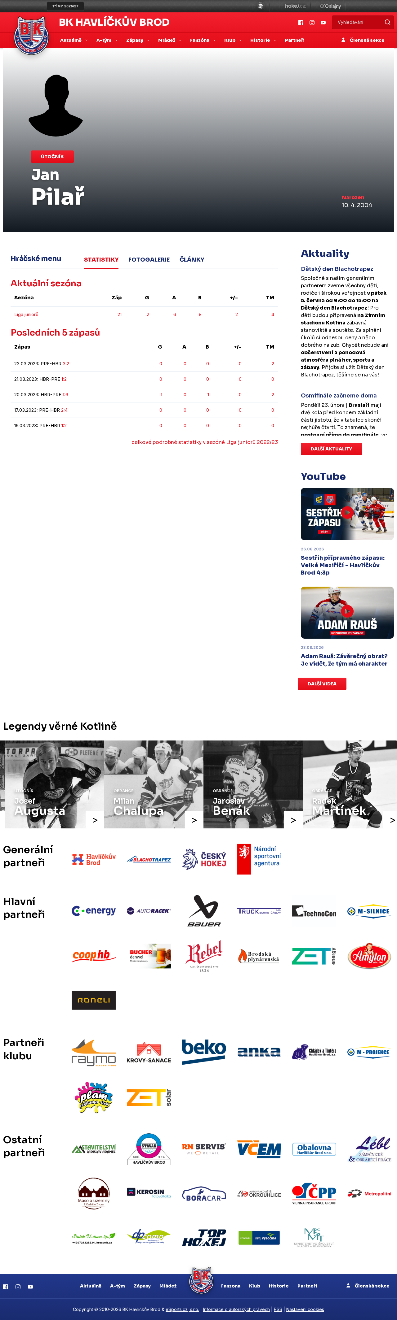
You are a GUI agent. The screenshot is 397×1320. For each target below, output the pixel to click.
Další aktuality (331, 449)
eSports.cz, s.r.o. (182, 1309)
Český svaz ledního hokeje (261, 6)
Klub (254, 1286)
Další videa (322, 684)
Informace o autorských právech (236, 1309)
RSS (278, 1309)
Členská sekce (367, 40)
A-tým (117, 1286)
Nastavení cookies (305, 1309)
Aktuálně (90, 1286)
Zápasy (142, 1286)
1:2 (64, 379)
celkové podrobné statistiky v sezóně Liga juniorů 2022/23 (205, 442)
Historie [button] (260, 40)
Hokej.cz (295, 6)
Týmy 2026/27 (65, 6)
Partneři (295, 40)
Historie (279, 1286)
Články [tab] (192, 259)
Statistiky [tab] (101, 259)
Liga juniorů (26, 314)
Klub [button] (230, 40)
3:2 (66, 364)
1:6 (65, 394)
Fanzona (230, 1286)
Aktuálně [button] (71, 40)
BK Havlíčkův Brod (114, 22)
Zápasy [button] (135, 40)
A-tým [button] (104, 40)
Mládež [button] (167, 40)
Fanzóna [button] (200, 40)
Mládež (167, 1286)
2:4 (64, 410)
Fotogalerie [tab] (149, 259)
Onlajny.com (330, 6)
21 (120, 314)
